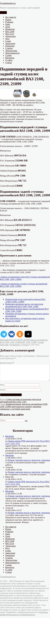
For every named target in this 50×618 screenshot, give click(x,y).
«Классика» (10, 36)
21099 (34, 342)
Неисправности (12, 53)
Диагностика (11, 50)
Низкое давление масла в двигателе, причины (29, 460)
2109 (28, 342)
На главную (10, 17)
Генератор (10, 46)
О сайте (8, 60)
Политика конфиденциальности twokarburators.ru (24, 613)
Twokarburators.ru (8, 3)
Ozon (7, 27)
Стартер (9, 48)
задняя (40, 342)
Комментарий (7, 363)
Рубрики (9, 22)
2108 (23, 342)
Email (2, 390)
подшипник (14, 345)
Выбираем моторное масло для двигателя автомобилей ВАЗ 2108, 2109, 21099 (24, 305)
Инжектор (10, 29)
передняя (4, 345)
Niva (7, 39)
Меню (3, 13)
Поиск (8, 19)
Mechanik (4, 340)
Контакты (9, 58)
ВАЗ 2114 (9, 34)
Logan (8, 41)
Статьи (8, 62)
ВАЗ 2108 (9, 31)
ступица (25, 345)
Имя (2, 385)
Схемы (8, 55)
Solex (7, 24)
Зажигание (10, 43)
